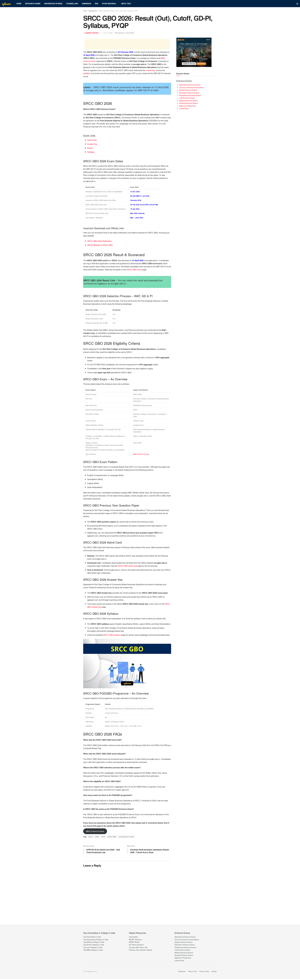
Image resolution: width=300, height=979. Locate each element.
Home (18, 3)
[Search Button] (297, 3)
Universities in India (53, 3)
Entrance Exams (32, 3)
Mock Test (126, 3)
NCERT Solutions (135, 939)
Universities (130, 33)
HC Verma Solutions (136, 944)
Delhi (91, 837)
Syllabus (90, 152)
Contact (214, 971)
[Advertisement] (127, 44)
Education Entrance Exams (189, 93)
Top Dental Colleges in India (93, 944)
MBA (97, 837)
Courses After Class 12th (138, 947)
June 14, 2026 (108, 33)
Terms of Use (192, 971)
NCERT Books (134, 942)
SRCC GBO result (134, 269)
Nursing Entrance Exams (188, 103)
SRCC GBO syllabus (112, 635)
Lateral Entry (184, 108)
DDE (96, 3)
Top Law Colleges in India (92, 947)
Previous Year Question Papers (140, 950)
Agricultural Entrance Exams (189, 85)
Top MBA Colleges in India (93, 950)
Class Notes (133, 937)
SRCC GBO (112, 837)
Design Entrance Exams (188, 90)
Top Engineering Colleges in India (95, 939)
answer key (150, 70)
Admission (86, 3)
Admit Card (92, 140)
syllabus (86, 73)
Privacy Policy (204, 971)
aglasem (6, 3)
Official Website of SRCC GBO (100, 245)
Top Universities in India (92, 937)
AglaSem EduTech (92, 33)
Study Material (109, 3)
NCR (103, 837)
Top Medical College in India (93, 942)
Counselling (72, 3)
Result (90, 148)
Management (93, 11)
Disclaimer (182, 971)
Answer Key (92, 144)
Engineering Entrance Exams (190, 95)
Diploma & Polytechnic (187, 106)
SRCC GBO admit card (127, 566)
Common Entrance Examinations (191, 87)
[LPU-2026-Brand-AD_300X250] (194, 52)
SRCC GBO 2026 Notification (99, 241)
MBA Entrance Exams (141, 454)
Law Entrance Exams (187, 98)
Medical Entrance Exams (188, 100)
